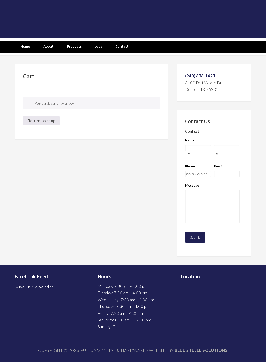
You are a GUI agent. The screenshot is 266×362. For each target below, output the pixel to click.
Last (217, 153)
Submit (195, 237)
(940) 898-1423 (200, 75)
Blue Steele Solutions (201, 350)
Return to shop (41, 120)
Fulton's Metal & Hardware (133, 19)
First (188, 153)
